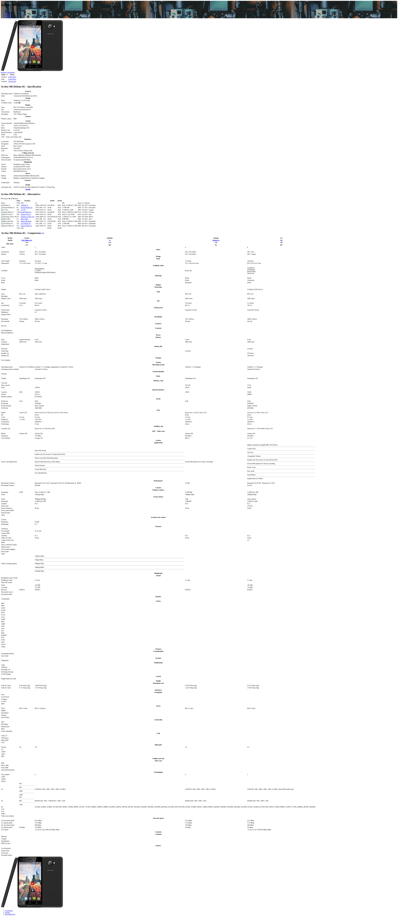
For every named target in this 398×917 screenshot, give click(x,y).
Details (27, 189)
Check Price (12, 77)
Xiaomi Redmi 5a (26, 207)
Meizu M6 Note (26, 221)
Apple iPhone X (26, 212)
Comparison (9, 17)
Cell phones (11, 72)
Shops (7, 12)
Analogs (7, 15)
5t (109, 240)
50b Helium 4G (26, 240)
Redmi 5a (216, 240)
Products (4, 72)
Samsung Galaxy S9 (27, 217)
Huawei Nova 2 (26, 214)
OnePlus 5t (24, 205)
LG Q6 (23, 210)
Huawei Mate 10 (26, 226)
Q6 (281, 240)
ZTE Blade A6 (25, 223)
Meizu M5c (24, 219)
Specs (7, 13)
